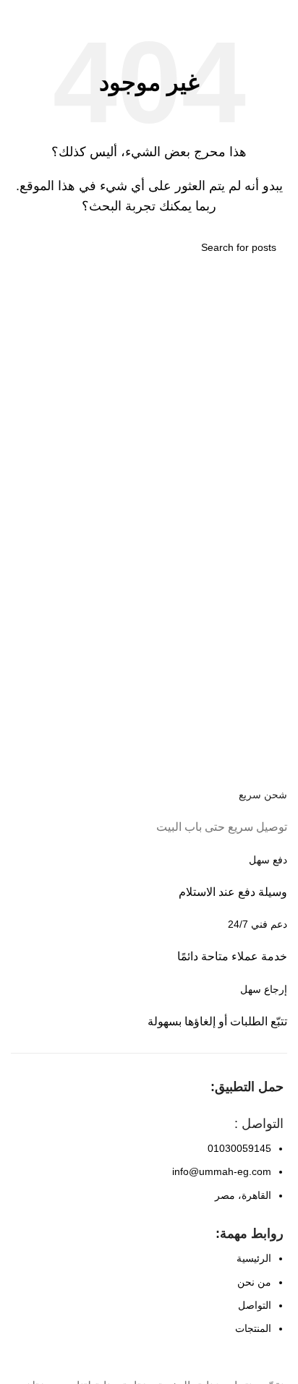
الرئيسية (254, 1258)
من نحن (254, 1282)
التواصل (254, 1305)
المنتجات (253, 1328)
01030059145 (239, 1148)
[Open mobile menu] (281, 14)
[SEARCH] (27, 247)
